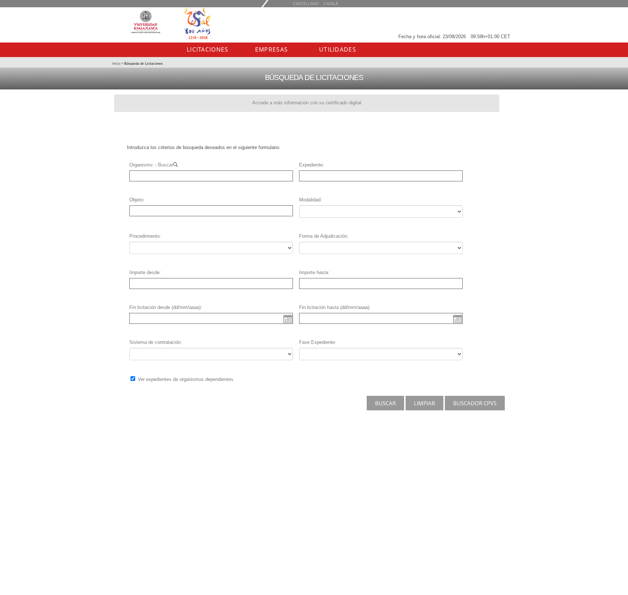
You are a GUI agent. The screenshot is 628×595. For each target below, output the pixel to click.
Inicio (116, 63)
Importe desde (144, 272)
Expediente (311, 165)
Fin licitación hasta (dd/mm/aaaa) (334, 307)
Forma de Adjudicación (323, 236)
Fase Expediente (317, 342)
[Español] (330, 3)
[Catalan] (306, 3)
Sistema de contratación (155, 342)
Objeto (136, 199)
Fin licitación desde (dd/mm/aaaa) (165, 307)
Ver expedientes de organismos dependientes (185, 379)
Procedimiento (144, 236)
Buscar (165, 165)
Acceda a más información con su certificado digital (306, 102)
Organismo (140, 165)
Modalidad (310, 199)
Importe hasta (313, 272)
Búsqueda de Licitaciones (143, 63)
